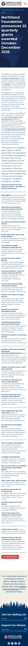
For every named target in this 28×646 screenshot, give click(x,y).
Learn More (5, 629)
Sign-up (4, 618)
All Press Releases (10, 557)
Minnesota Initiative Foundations (14, 129)
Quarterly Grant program (11, 78)
